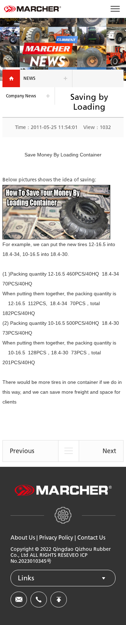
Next (109, 451)
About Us (22, 537)
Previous (22, 451)
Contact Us (91, 537)
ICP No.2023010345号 (49, 558)
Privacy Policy (56, 537)
